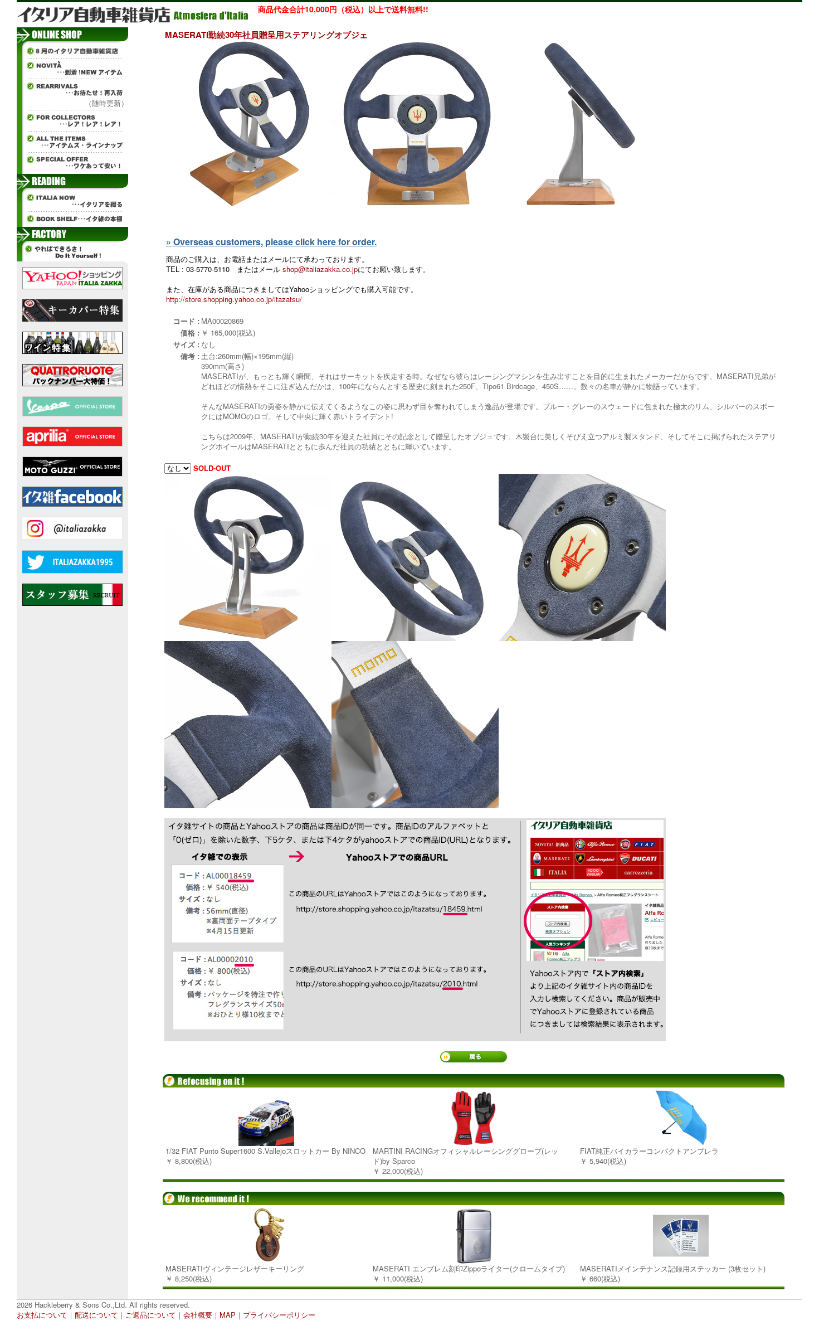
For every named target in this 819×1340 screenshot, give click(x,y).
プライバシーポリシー (279, 1314)
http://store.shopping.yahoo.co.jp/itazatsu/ (234, 299)
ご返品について (150, 1314)
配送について (96, 1314)
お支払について (42, 1314)
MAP (228, 1314)
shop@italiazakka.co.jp (320, 269)
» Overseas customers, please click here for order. (271, 241)
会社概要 (197, 1314)
